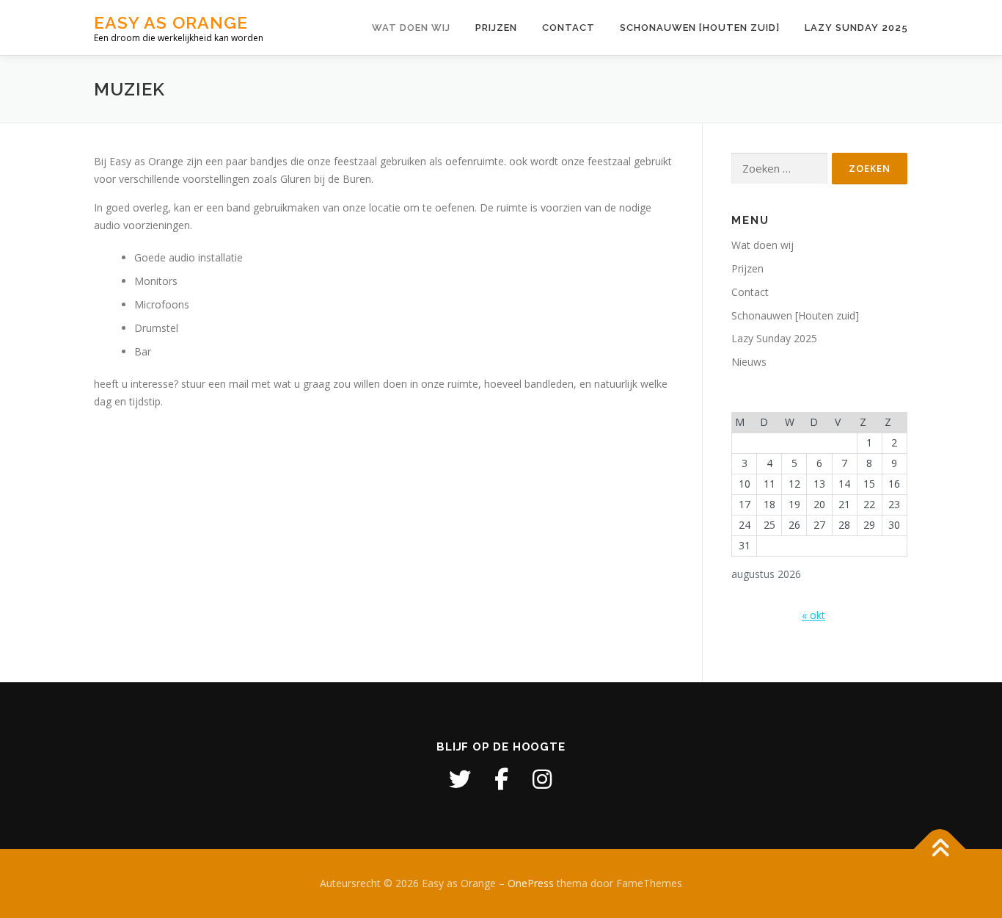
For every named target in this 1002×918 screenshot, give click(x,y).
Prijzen (496, 27)
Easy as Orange (171, 22)
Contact (568, 27)
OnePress (531, 883)
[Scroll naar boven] (940, 849)
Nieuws (749, 362)
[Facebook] (501, 779)
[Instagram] (542, 779)
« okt (813, 615)
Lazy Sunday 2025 (856, 27)
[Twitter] (460, 779)
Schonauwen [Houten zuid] (700, 27)
